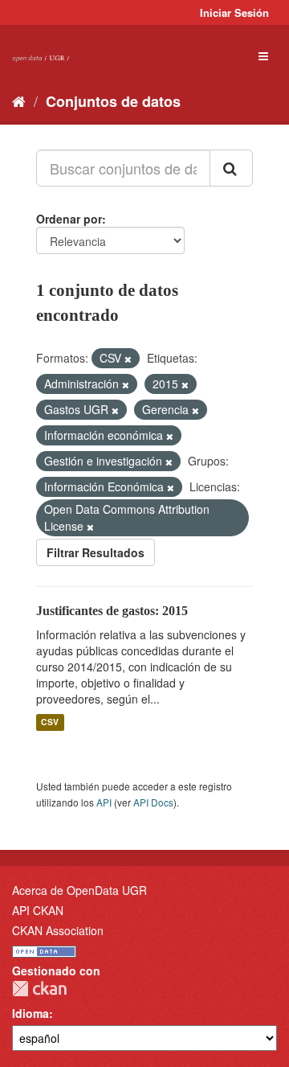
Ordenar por (69, 219)
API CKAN (37, 910)
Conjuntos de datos (113, 101)
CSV (50, 722)
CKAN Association (58, 930)
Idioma (30, 1013)
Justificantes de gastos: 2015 (112, 611)
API (104, 802)
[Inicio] (19, 100)
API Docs (153, 802)
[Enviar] (231, 168)
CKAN (39, 988)
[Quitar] (128, 358)
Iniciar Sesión (234, 12)
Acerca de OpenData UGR (79, 890)
